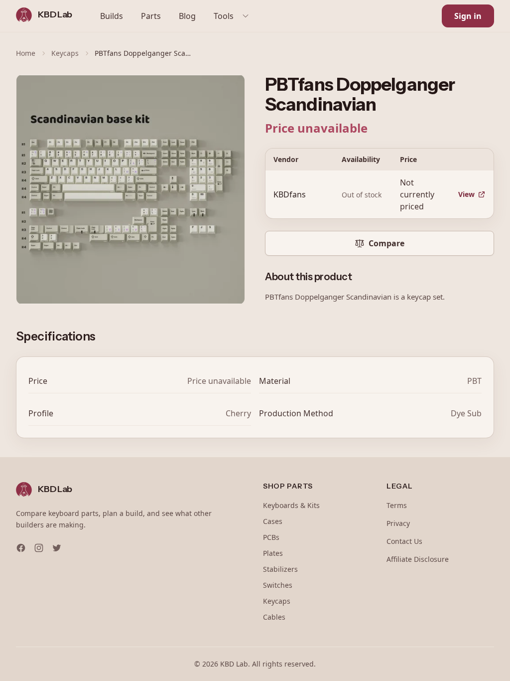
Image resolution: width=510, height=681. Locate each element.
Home (25, 53)
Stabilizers (280, 569)
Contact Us (404, 541)
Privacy (398, 523)
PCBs (271, 537)
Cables (274, 617)
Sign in (468, 15)
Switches (277, 585)
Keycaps (65, 53)
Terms (396, 505)
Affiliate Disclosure (417, 559)
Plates (273, 553)
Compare (386, 243)
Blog (187, 15)
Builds (111, 15)
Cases (272, 521)
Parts (151, 15)
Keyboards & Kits (291, 505)
